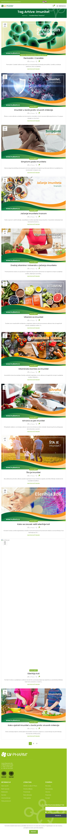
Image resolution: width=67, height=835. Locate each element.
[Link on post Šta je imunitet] (33, 452)
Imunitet (23, 55)
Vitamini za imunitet (33, 317)
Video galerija (27, 798)
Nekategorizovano (31, 55)
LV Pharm (32, 61)
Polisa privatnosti (6, 801)
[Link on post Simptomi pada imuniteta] (33, 142)
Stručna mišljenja (27, 789)
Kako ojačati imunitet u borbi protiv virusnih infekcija (33, 725)
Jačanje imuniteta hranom (33, 213)
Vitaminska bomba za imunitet (33, 369)
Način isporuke (5, 789)
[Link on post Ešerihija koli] (33, 604)
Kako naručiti (4, 786)
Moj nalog (48, 786)
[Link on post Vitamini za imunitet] (33, 297)
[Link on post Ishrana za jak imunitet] (33, 401)
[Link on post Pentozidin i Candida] (33, 38)
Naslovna (24, 15)
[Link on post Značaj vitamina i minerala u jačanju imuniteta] (33, 245)
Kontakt (47, 798)
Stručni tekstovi (41, 55)
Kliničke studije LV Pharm (30, 786)
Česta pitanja (49, 789)
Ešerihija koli (33, 673)
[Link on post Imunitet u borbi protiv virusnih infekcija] (33, 90)
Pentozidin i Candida (33, 58)
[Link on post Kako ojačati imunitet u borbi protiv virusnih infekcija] (33, 705)
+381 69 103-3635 (8, 768)
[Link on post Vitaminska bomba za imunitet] (33, 349)
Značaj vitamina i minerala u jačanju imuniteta (34, 265)
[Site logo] (7, 6)
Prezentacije (26, 792)
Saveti (35, 106)
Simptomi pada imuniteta (33, 161)
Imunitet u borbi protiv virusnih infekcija (33, 110)
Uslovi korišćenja (5, 798)
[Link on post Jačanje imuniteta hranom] (33, 194)
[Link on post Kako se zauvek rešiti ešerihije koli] (33, 504)
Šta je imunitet (33, 472)
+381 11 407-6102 (7, 766)
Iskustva (47, 792)
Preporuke (48, 795)
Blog (31, 106)
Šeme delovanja (27, 795)
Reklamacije (4, 792)
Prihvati (33, 831)
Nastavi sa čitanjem (33, 69)
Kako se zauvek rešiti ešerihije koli (33, 524)
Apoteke (3, 795)
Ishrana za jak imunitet (33, 420)
